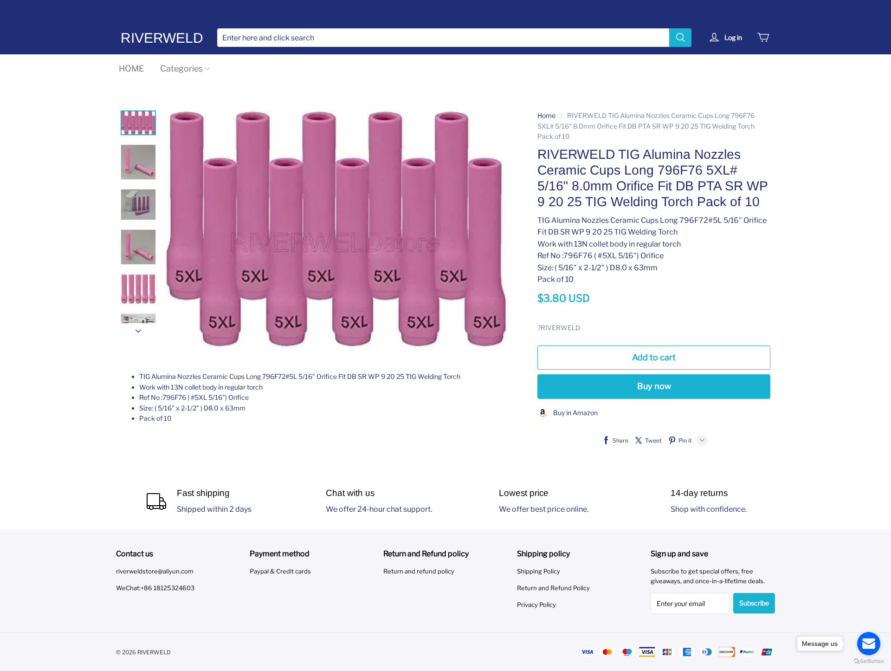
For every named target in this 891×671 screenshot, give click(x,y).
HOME (131, 68)
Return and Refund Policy (553, 588)
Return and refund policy (418, 571)
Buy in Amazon (573, 413)
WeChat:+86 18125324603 (155, 588)
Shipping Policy (538, 571)
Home (546, 115)
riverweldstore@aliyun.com (155, 571)
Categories (181, 68)
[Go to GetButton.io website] (869, 661)
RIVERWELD (162, 38)
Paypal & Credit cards (280, 571)
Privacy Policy (536, 604)
